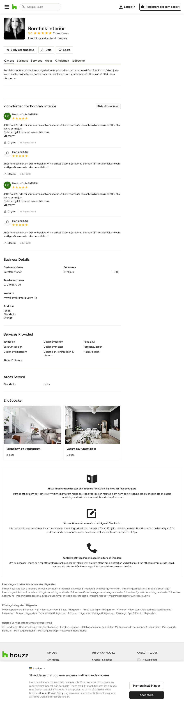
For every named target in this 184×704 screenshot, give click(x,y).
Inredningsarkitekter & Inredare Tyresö (122, 592)
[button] (7, 7)
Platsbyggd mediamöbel (73, 630)
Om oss (9, 60)
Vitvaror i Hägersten (128, 609)
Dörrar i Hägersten (26, 613)
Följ (116, 271)
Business (22, 60)
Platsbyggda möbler (25, 630)
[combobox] (40, 6)
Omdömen (62, 60)
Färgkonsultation (69, 627)
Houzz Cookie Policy (51, 693)
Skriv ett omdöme (107, 106)
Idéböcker (78, 60)
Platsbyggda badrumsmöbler (97, 627)
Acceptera (146, 695)
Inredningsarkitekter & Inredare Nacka (84, 595)
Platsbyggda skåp (48, 630)
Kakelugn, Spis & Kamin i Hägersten (136, 613)
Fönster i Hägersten (79, 613)
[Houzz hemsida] (14, 7)
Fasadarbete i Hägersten (52, 613)
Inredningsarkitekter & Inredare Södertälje (145, 588)
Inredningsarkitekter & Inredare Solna (129, 595)
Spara (66, 50)
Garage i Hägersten (103, 613)
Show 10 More (12, 360)
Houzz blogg (149, 659)
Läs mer (8, 78)
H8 (7, 116)
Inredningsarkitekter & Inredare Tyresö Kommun (29, 588)
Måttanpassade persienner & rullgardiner (137, 627)
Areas (48, 60)
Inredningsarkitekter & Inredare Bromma (38, 595)
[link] (9, 135)
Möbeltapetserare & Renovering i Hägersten (27, 609)
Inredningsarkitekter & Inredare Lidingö (24, 592)
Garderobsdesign (48, 627)
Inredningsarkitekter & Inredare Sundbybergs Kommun (89, 588)
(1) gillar (11, 142)
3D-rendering (9, 627)
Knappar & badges (102, 659)
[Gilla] (5, 143)
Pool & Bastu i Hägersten (67, 609)
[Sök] (23, 6)
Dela (48, 50)
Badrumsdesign (28, 627)
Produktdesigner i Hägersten (99, 609)
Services (36, 60)
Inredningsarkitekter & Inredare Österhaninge (73, 592)
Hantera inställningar (146, 685)
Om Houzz (53, 659)
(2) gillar (12, 174)
